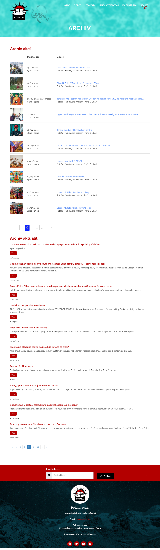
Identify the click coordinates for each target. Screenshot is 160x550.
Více (13, 253)
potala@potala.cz (83, 519)
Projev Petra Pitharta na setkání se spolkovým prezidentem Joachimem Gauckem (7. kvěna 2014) (61, 286)
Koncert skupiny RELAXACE (69, 161)
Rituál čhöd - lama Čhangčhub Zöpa (73, 67)
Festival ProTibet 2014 (21, 366)
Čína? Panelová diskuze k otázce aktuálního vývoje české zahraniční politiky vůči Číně (55, 244)
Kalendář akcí (129, 5)
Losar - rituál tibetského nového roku (74, 208)
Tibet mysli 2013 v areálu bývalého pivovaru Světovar (38, 424)
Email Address (53, 469)
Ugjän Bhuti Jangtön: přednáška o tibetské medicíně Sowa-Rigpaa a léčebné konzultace (97, 114)
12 (42, 228)
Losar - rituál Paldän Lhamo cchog (73, 192)
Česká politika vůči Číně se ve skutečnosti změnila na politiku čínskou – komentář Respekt (57, 263)
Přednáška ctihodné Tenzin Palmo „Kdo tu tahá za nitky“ (39, 347)
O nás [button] (67, 5)
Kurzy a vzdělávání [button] (109, 5)
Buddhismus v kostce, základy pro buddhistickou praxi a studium (44, 405)
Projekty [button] (90, 5)
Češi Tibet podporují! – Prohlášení (27, 305)
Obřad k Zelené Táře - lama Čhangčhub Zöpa (78, 83)
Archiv (144, 5)
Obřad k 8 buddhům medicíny (70, 177)
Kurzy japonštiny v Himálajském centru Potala (34, 385)
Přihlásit (107, 476)
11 (37, 228)
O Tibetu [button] (78, 5)
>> (51, 227)
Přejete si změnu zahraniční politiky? (29, 327)
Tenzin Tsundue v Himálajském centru (74, 130)
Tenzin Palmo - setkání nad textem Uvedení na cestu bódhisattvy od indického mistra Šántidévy (100, 99)
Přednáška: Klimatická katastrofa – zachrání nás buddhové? (84, 145)
